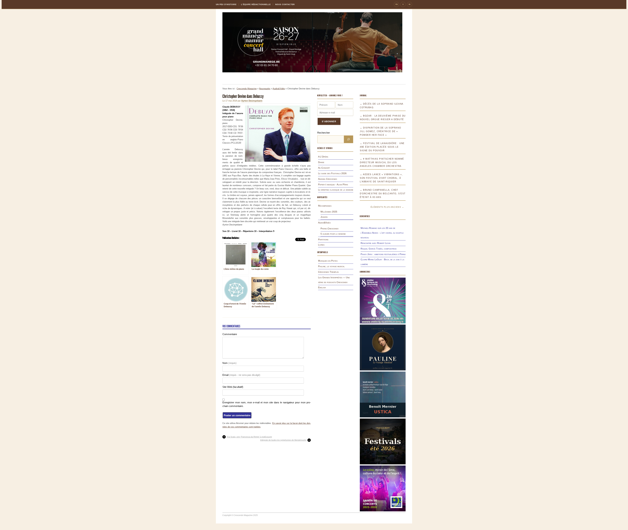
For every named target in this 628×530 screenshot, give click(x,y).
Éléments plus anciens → (387, 207)
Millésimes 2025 (329, 211)
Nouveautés (264, 88)
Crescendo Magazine (247, 88)
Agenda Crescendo (327, 179)
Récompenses (324, 205)
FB (396, 4)
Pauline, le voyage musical (331, 266)
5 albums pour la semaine (333, 233)
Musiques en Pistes (328, 260)
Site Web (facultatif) (232, 386)
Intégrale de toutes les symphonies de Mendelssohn (283, 440)
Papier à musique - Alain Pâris (333, 184)
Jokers (324, 217)
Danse (321, 162)
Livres (321, 244)
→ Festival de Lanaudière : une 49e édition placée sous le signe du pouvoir (382, 147)
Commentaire (229, 334)
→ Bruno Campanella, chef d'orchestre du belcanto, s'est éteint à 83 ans (383, 193)
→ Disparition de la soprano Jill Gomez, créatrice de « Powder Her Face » (380, 131)
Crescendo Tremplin (328, 272)
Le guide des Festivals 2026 (332, 173)
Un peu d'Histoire (226, 4)
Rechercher (323, 132)
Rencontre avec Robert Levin (375, 243)
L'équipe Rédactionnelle (256, 4)
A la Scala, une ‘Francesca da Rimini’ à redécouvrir (249, 437)
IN (409, 4)
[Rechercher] (348, 139)
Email (241, 375)
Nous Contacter (285, 4)
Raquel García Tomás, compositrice (379, 248)
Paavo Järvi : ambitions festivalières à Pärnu (383, 254)
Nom (229, 363)
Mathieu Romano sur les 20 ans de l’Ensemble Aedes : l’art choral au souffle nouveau (382, 233)
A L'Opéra (323, 156)
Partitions (323, 239)
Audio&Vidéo (279, 88)
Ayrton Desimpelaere (251, 101)
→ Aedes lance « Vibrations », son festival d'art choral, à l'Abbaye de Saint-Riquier (381, 178)
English (322, 287)
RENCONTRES (365, 216)
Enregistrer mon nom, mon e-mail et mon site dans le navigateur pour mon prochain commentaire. (266, 404)
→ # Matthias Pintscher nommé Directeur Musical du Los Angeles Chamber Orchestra (382, 162)
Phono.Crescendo (330, 228)
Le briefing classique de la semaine (335, 189)
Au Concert (324, 167)
